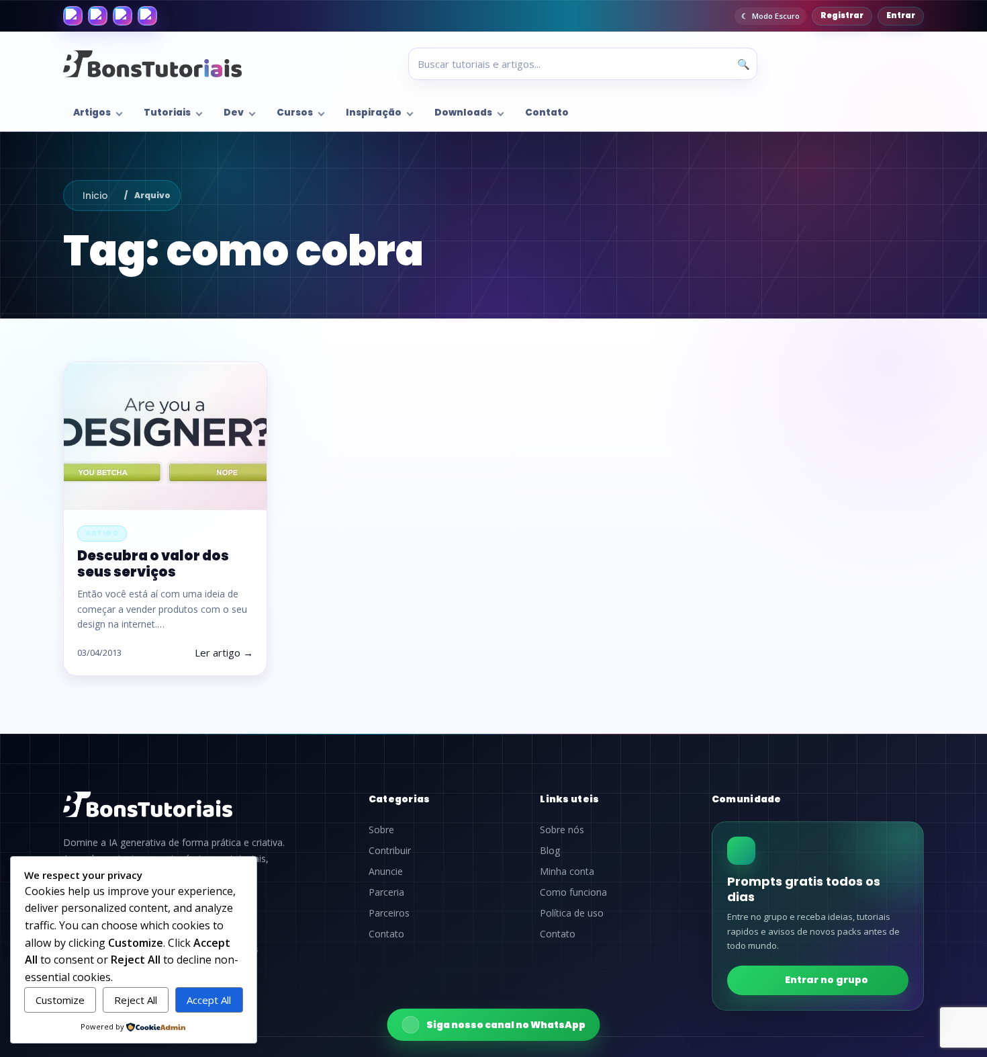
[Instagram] (97, 16)
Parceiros (389, 913)
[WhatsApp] (122, 16)
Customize (60, 1000)
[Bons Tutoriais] (152, 63)
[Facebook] (73, 16)
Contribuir (390, 851)
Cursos (295, 112)
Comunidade (747, 799)
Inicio (95, 195)
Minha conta (567, 871)
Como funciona (573, 892)
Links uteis (569, 799)
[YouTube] (147, 16)
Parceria (386, 892)
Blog (550, 851)
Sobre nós (562, 830)
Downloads (463, 112)
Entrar (900, 15)
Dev (234, 112)
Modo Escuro (776, 16)
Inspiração (374, 112)
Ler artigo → (224, 652)
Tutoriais (167, 112)
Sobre (381, 830)
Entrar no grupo (826, 979)
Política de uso (572, 913)
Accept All (209, 1000)
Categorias (399, 799)
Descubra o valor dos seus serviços (153, 563)
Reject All (135, 1000)
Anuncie (386, 871)
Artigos (92, 112)
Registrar (841, 15)
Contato (547, 112)
